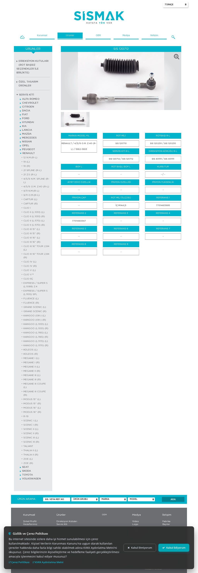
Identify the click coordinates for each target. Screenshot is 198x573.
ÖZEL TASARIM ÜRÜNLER (28, 84)
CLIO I (27, 208)
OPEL (25, 145)
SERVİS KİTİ (26, 95)
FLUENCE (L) (31, 298)
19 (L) (26, 162)
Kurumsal (42, 35)
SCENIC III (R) (31, 442)
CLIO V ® (28, 274)
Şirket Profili (30, 521)
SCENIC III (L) (31, 437)
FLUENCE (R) (31, 303)
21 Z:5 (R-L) (30, 174)
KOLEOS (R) (30, 354)
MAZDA (27, 134)
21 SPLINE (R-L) (32, 170)
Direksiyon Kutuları (66, 521)
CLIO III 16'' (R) (31, 242)
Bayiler (166, 524)
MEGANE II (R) (31, 371)
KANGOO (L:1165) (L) (35, 332)
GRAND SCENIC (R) (34, 311)
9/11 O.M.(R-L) (31, 195)
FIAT (25, 114)
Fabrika (166, 521)
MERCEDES (29, 138)
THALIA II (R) (30, 454)
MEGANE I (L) (31, 358)
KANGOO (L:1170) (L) (35, 341)
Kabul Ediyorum (175, 547)
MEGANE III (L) (31, 375)
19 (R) (26, 166)
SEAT (25, 467)
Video (135, 521)
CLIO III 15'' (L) (31, 229)
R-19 (25, 416)
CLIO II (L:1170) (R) (34, 225)
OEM (98, 35)
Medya (126, 35)
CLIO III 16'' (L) (31, 238)
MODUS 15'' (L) (32, 399)
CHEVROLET (30, 103)
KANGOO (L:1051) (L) (35, 324)
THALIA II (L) (30, 450)
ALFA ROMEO (30, 99)
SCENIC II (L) (30, 429)
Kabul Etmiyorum (141, 547)
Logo (135, 524)
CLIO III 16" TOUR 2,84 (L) (36, 248)
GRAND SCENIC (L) (34, 307)
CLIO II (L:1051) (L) (33, 212)
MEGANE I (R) (31, 362)
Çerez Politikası (20, 562)
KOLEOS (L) (30, 349)
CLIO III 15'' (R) (31, 233)
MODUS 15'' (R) (32, 403)
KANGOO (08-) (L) (34, 315)
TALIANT (28, 446)
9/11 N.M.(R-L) (31, 191)
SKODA (26, 471)
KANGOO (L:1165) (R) (35, 337)
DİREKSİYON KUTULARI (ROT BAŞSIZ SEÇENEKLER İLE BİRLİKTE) (32, 67)
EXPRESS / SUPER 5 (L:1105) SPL (35, 292)
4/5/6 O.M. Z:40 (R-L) (36, 186)
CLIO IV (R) (30, 266)
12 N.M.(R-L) (30, 157)
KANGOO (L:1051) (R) (35, 328)
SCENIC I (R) (30, 425)
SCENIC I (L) (30, 420)
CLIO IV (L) (29, 262)
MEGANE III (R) (32, 379)
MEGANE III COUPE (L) (34, 385)
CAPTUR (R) (30, 203)
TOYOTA (27, 475)
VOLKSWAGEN (31, 479)
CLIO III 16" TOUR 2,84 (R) (36, 256)
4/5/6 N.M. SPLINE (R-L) (36, 180)
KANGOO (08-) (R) (34, 320)
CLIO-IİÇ (28, 279)
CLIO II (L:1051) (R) (34, 216)
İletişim (154, 35)
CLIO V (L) (29, 270)
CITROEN (28, 107)
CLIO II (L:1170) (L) (33, 220)
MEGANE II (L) (31, 367)
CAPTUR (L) (30, 199)
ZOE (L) (28, 459)
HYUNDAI (28, 122)
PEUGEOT (28, 149)
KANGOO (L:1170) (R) (35, 345)
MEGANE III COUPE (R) (34, 393)
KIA (24, 126)
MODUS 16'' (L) (32, 408)
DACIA (26, 110)
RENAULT (28, 153)
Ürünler (70, 35)
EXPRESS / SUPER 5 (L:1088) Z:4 (35, 285)
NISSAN (27, 141)
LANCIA (27, 130)
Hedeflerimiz (30, 524)
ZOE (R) (28, 463)
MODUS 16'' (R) (32, 412)
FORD (25, 118)
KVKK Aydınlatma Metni (48, 562)
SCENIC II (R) (31, 433)
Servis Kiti (61, 524)
